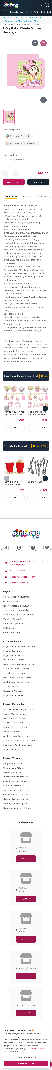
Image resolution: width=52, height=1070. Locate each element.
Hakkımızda (9, 628)
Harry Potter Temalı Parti (16, 727)
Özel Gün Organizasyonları (17, 682)
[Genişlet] (43, 100)
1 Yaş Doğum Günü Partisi (27, 17)
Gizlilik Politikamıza (35, 1049)
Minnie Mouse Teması (14, 718)
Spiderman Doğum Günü (16, 736)
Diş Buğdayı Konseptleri (15, 803)
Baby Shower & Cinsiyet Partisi (18, 664)
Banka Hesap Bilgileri (14, 623)
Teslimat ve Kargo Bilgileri (16, 610)
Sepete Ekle (14, 182)
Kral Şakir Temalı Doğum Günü (19, 740)
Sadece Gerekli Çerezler (26, 1057)
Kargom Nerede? (19, 583)
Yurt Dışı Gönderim (13, 619)
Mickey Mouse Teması (14, 714)
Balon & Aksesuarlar (13, 660)
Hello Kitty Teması (12, 772)
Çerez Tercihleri (11, 632)
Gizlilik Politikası (11, 601)
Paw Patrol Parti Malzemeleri (18, 745)
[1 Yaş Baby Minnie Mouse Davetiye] (9, 117)
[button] (44, 376)
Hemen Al (38, 182)
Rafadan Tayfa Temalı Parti (17, 808)
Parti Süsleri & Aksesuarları (17, 677)
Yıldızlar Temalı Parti (14, 785)
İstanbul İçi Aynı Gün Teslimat (18, 614)
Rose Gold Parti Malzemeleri (17, 790)
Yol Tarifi (26, 858)
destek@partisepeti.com (22, 577)
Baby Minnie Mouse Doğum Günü (22, 21)
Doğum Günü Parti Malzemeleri (19, 646)
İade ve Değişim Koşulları (16, 606)
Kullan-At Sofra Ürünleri (16, 668)
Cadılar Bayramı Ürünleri (16, 799)
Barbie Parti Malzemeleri (16, 776)
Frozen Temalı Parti (13, 722)
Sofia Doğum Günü (13, 768)
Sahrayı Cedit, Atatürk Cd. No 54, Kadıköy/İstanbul (27, 563)
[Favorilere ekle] (43, 43)
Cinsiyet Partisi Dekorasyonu (17, 781)
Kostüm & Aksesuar (13, 691)
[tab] (11, 196)
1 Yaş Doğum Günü (13, 651)
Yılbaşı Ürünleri (11, 686)
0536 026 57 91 (18, 570)
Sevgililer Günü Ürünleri (15, 794)
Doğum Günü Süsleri (14, 655)
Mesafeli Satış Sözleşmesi (16, 597)
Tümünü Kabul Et (26, 1064)
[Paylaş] (35, 43)
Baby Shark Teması (13, 763)
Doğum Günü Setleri (14, 695)
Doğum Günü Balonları (15, 749)
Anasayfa (7, 17)
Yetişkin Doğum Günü (14, 673)
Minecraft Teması (12, 731)
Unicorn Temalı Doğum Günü (18, 709)
